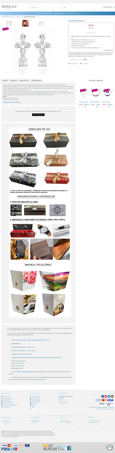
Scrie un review (38, 114)
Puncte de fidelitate (7, 401)
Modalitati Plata (7, 396)
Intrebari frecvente (36, 401)
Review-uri (13, 80)
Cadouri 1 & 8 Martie (65, 420)
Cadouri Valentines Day (65, 422)
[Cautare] (64, 7)
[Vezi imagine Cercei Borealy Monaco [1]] (26, 23)
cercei (30, 85)
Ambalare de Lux (24, 80)
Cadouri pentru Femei (94, 422)
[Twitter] (109, 396)
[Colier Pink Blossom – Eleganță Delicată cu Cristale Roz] (96, 94)
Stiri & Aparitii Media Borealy (10, 405)
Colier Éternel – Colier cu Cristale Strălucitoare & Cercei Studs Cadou (107, 102)
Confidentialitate (36, 398)
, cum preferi (18, 361)
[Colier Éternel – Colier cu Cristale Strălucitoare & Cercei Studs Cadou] (107, 94)
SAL (31, 408)
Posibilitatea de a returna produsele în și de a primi (36, 357)
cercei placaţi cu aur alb (40, 93)
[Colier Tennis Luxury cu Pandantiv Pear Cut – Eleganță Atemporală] (84, 94)
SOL (33, 405)
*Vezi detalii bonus (108, 50)
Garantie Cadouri (36, 400)
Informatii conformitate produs (11, 102)
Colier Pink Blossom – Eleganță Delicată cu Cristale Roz (96, 102)
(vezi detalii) (47, 340)
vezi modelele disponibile (30, 350)
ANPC (33, 407)
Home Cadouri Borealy (7, 16)
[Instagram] (112, 396)
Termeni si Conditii (36, 396)
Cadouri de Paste (35, 420)
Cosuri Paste (34, 422)
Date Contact (6, 407)
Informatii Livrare (7, 400)
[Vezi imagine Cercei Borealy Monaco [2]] (42, 23)
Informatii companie (8, 403)
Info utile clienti (6, 393)
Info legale (33, 393)
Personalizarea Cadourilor (18, 347)
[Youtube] (105, 396)
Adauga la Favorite (74, 63)
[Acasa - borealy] (9, 7)
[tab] (5, 80)
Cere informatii (84, 63)
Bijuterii (19, 16)
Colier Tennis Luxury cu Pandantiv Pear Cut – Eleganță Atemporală (83, 102)
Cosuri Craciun (6, 422)
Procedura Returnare (8, 398)
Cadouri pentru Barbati (94, 420)
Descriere (5, 80)
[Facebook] (102, 396)
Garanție (17, 354)
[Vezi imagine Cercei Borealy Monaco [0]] (9, 23)
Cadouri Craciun (6, 420)
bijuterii (101, 54)
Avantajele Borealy (36, 80)
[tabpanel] (33, 51)
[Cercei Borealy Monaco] (33, 51)
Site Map (34, 403)
